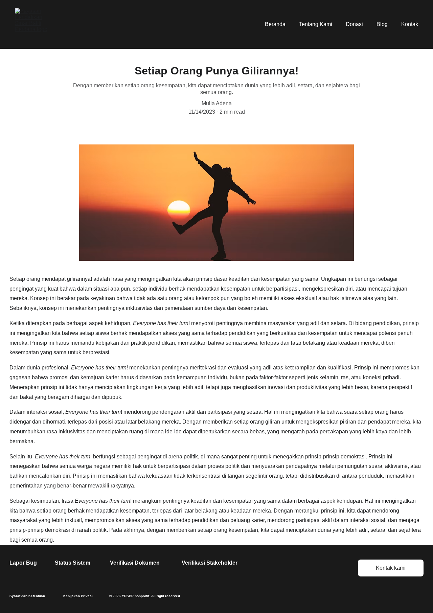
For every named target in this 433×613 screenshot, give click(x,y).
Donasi (354, 24)
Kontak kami (391, 568)
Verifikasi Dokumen (135, 563)
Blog (382, 24)
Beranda (275, 24)
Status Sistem (72, 563)
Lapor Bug (23, 563)
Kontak (409, 24)
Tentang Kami (315, 24)
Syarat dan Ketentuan (27, 596)
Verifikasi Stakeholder (209, 563)
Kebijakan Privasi (78, 596)
